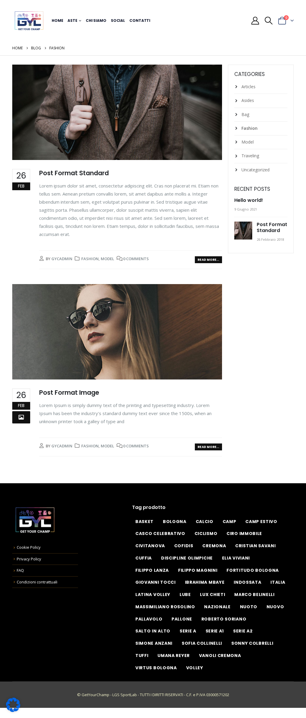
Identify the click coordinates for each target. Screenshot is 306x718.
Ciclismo (206, 533)
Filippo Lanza (152, 570)
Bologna (174, 522)
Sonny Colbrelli (252, 643)
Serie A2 (243, 631)
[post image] (117, 112)
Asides (247, 100)
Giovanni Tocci (155, 582)
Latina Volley (152, 594)
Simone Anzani (153, 643)
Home (57, 20)
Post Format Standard (74, 173)
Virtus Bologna (156, 668)
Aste (72, 20)
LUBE (185, 594)
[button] (268, 21)
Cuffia (143, 558)
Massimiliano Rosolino (165, 607)
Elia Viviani (236, 558)
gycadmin (61, 258)
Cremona (214, 546)
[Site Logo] (28, 20)
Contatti (139, 20)
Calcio (204, 522)
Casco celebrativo (160, 533)
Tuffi (142, 655)
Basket (144, 522)
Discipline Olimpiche (187, 558)
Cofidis (183, 546)
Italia (277, 582)
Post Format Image (69, 392)
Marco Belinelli (254, 594)
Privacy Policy (29, 559)
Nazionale (217, 607)
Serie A (188, 631)
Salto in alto (152, 631)
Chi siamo (96, 20)
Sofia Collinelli (202, 643)
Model (107, 258)
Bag (245, 114)
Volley (194, 668)
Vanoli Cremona (220, 655)
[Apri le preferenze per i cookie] (13, 704)
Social (118, 20)
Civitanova (150, 546)
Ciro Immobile (244, 533)
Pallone (182, 619)
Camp (229, 522)
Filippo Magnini (198, 570)
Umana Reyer (173, 655)
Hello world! (248, 200)
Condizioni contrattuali (37, 582)
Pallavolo (148, 619)
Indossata (247, 582)
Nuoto (249, 607)
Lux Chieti (212, 594)
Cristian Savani (255, 546)
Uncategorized (255, 170)
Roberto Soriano (224, 619)
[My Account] (255, 21)
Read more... (208, 259)
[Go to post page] (244, 230)
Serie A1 (215, 631)
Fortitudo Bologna (253, 570)
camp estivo (261, 522)
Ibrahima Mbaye (205, 582)
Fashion (90, 258)
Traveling (250, 155)
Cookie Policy (29, 547)
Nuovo (275, 607)
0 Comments (136, 258)
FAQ (20, 570)
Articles (248, 86)
